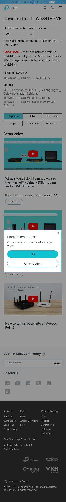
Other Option (32, 263)
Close (58, 233)
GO (33, 254)
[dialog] (33, 251)
